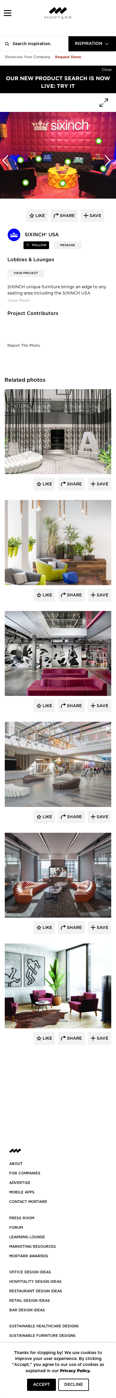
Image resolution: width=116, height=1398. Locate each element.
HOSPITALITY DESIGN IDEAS (35, 1281)
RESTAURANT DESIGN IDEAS (35, 1291)
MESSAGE (67, 245)
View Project (26, 273)
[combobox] (92, 43)
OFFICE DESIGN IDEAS (30, 1272)
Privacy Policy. (75, 1370)
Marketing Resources (32, 1246)
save (94, 216)
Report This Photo (23, 345)
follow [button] (38, 245)
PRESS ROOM (21, 1218)
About (16, 1164)
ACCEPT (41, 1385)
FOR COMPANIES (24, 1173)
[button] (7, 13)
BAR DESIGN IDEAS (27, 1310)
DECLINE (73, 1385)
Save (101, 484)
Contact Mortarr (28, 1202)
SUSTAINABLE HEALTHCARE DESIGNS (44, 1326)
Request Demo (68, 57)
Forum (16, 1227)
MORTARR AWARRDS (28, 1256)
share (67, 216)
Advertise (19, 1183)
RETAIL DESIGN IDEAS (29, 1300)
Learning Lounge (27, 1237)
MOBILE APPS (22, 1192)
